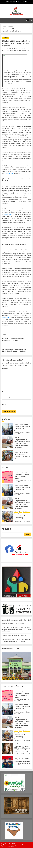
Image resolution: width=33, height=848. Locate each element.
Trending (20, 472)
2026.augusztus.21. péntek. (22, 432)
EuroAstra (5, 37)
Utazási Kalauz (26, 512)
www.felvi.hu (10, 173)
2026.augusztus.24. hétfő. (23, 480)
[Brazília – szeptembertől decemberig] (7, 516)
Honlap (4, 404)
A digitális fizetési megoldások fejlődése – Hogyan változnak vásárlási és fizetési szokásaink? (22, 443)
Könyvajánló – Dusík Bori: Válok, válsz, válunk (21, 476)
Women (25, 472)
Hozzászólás (6, 368)
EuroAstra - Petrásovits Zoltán (16, 48)
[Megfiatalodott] (7, 455)
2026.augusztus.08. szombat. (22, 521)
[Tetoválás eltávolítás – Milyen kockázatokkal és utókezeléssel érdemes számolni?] (7, 748)
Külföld (16, 512)
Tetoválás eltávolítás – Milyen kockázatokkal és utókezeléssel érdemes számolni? (22, 749)
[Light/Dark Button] (27, 20)
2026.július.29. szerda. (24, 763)
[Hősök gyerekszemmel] (7, 762)
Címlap (16, 424)
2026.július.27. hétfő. (22, 457)
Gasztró (26, 452)
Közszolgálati (22, 759)
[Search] (31, 20)
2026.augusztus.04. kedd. (24, 754)
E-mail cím (6, 398)
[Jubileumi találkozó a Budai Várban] (7, 429)
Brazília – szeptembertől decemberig (19, 516)
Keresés (6, 528)
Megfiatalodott (19, 455)
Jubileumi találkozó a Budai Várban (22, 427)
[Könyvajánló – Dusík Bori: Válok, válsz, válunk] (7, 477)
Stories (16, 472)
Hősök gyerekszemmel (22, 761)
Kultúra (26, 424)
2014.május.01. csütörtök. (9, 50)
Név (3, 391)
